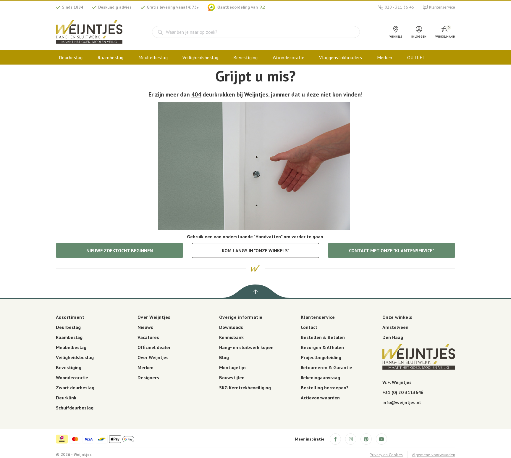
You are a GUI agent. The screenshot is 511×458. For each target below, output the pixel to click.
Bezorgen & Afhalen (322, 347)
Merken (384, 57)
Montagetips (233, 367)
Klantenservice (442, 7)
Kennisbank (231, 337)
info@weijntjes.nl (401, 402)
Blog (224, 357)
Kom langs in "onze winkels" (256, 250)
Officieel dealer (154, 347)
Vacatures (148, 337)
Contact (309, 327)
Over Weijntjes (153, 357)
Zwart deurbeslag (75, 387)
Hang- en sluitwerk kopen (246, 347)
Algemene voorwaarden (433, 454)
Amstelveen (395, 327)
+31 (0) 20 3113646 (402, 392)
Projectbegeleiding (321, 357)
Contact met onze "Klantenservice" (391, 250)
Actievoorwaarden (320, 398)
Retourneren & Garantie (326, 367)
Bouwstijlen (232, 377)
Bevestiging (245, 57)
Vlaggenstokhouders (340, 57)
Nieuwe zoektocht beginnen (119, 250)
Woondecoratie (288, 57)
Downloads (231, 327)
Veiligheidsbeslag (200, 57)
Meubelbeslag (153, 57)
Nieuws (145, 327)
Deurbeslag (71, 57)
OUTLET (416, 57)
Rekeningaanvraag (320, 377)
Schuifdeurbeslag (74, 408)
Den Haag (392, 337)
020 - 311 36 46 (399, 7)
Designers (148, 377)
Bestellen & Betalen (323, 337)
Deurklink (66, 398)
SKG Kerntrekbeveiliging (245, 387)
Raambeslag (111, 57)
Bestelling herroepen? (325, 387)
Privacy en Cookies (386, 454)
